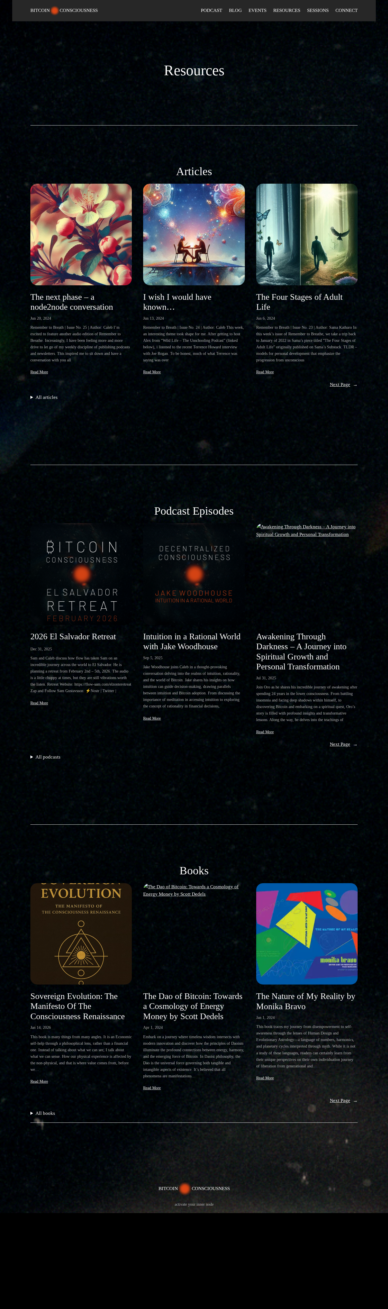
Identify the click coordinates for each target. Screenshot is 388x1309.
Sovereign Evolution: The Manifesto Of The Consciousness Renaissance (77, 1006)
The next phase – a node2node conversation (71, 302)
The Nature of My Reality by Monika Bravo (305, 1001)
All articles (47, 397)
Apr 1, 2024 (153, 1027)
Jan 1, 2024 (265, 1017)
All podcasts (48, 757)
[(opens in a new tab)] (81, 934)
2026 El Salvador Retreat (73, 636)
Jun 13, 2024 (153, 318)
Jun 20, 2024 (40, 318)
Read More (39, 372)
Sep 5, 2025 (152, 657)
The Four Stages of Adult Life (299, 302)
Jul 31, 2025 (266, 678)
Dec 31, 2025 (41, 649)
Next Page (344, 384)
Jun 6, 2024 (265, 318)
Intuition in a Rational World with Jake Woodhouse (192, 641)
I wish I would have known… (177, 302)
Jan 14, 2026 (40, 1027)
